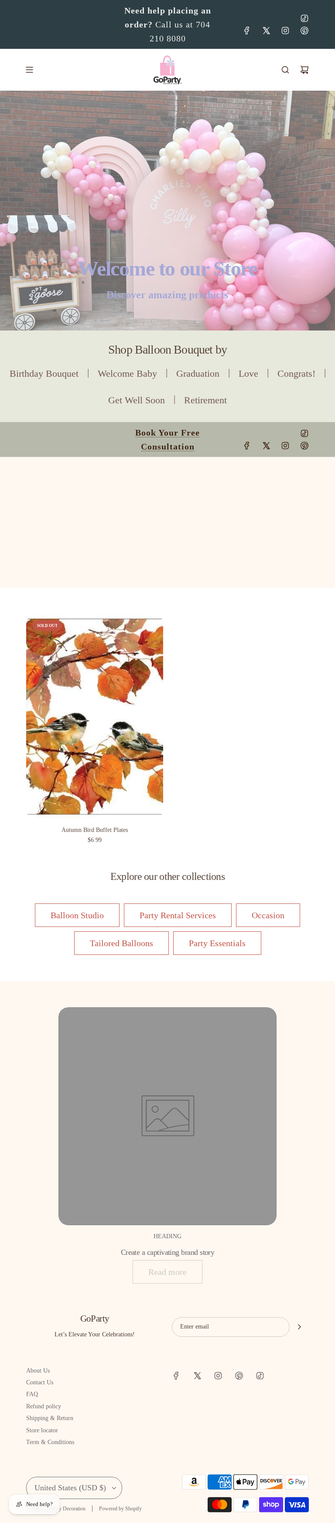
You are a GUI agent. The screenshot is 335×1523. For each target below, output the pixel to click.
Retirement (205, 400)
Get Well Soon (136, 400)
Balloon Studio (77, 915)
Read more (167, 1272)
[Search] (285, 69)
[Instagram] (285, 30)
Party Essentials (217, 943)
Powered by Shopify (120, 1509)
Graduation (197, 373)
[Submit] (299, 1326)
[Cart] (304, 69)
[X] (266, 30)
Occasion (268, 915)
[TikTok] (304, 18)
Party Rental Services (178, 915)
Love (248, 373)
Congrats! (296, 373)
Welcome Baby (127, 373)
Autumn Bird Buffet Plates (95, 830)
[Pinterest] (304, 30)
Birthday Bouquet (44, 373)
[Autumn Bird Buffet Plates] (94, 717)
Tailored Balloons (121, 943)
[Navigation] (29, 69)
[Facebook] (246, 30)
